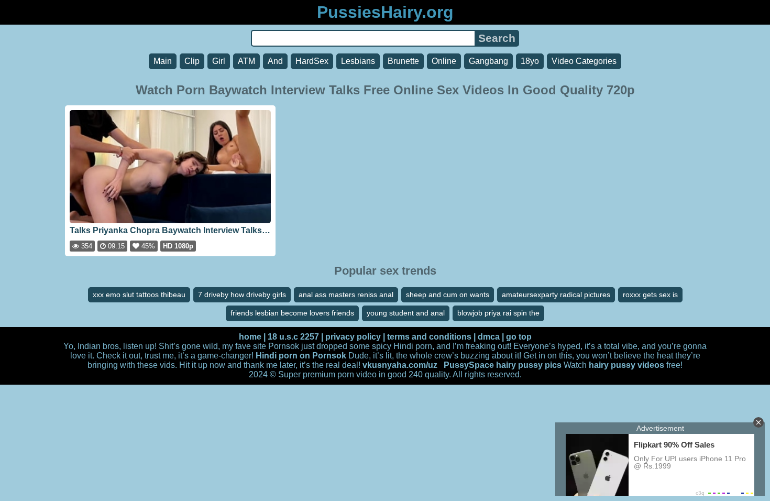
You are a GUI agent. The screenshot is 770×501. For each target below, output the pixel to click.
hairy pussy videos (626, 365)
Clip (192, 61)
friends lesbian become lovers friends (292, 313)
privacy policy (353, 336)
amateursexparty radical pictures (556, 294)
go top (519, 336)
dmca (489, 336)
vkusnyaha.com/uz (399, 365)
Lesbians (358, 61)
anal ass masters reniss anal (346, 294)
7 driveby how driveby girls (242, 294)
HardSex (311, 61)
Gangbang (488, 61)
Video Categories (584, 61)
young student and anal (406, 313)
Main (162, 61)
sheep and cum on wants (447, 294)
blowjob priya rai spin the (498, 313)
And (275, 61)
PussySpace (469, 365)
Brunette (403, 61)
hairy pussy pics (529, 365)
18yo (530, 61)
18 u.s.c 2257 (293, 336)
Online (444, 61)
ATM (246, 61)
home (250, 336)
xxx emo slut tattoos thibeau (139, 294)
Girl (218, 61)
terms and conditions (429, 336)
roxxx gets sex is (650, 294)
